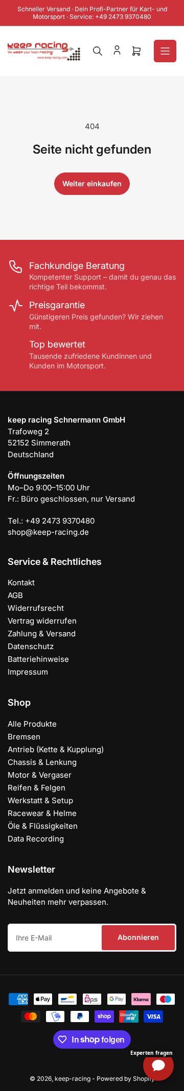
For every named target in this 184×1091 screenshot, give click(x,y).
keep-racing (72, 1078)
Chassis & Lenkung (42, 762)
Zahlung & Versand (42, 633)
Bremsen (24, 736)
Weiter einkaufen (92, 183)
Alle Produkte (32, 724)
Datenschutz (31, 646)
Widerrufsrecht (36, 608)
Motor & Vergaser (40, 775)
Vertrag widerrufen (42, 621)
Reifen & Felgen (36, 787)
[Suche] (97, 51)
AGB (15, 595)
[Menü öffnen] (165, 51)
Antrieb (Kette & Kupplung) (56, 749)
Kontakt (21, 582)
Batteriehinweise (38, 659)
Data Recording (36, 839)
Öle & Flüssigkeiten (43, 826)
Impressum (28, 672)
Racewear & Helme (42, 813)
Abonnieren (138, 937)
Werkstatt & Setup (40, 800)
